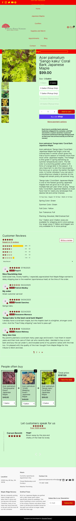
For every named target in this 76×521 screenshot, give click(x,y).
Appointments (34, 38)
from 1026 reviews (38, 428)
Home (38, 9)
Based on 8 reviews (10, 242)
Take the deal (66, 380)
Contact (33, 46)
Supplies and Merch (38, 31)
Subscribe (68, 503)
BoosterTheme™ (47, 518)
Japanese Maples (38, 16)
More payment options (57, 122)
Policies (43, 46)
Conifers (38, 23)
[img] (14, 268)
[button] (7, 246)
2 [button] (36, 352)
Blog (45, 38)
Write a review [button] (66, 240)
